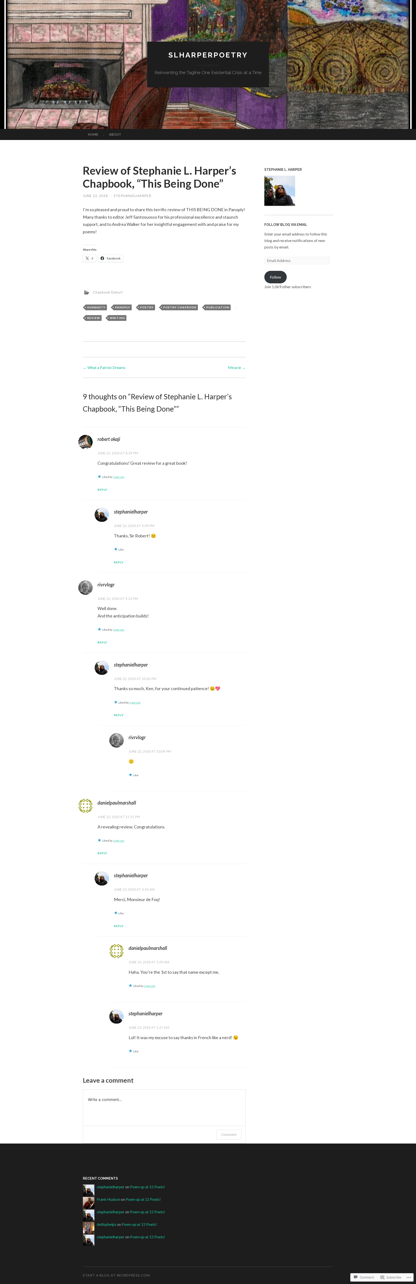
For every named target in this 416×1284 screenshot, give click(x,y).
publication (217, 307)
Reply (102, 489)
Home (93, 134)
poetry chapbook (179, 307)
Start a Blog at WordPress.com (116, 1275)
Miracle (237, 367)
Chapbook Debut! (108, 292)
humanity (96, 307)
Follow (275, 277)
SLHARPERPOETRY (208, 55)
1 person (118, 477)
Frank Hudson (108, 1199)
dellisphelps (106, 1224)
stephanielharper (132, 196)
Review (93, 318)
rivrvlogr (106, 584)
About (115, 134)
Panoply (122, 307)
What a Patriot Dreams (104, 367)
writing (117, 318)
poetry (147, 307)
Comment (228, 1134)
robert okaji (109, 439)
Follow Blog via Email (285, 225)
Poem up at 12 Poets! (147, 1186)
